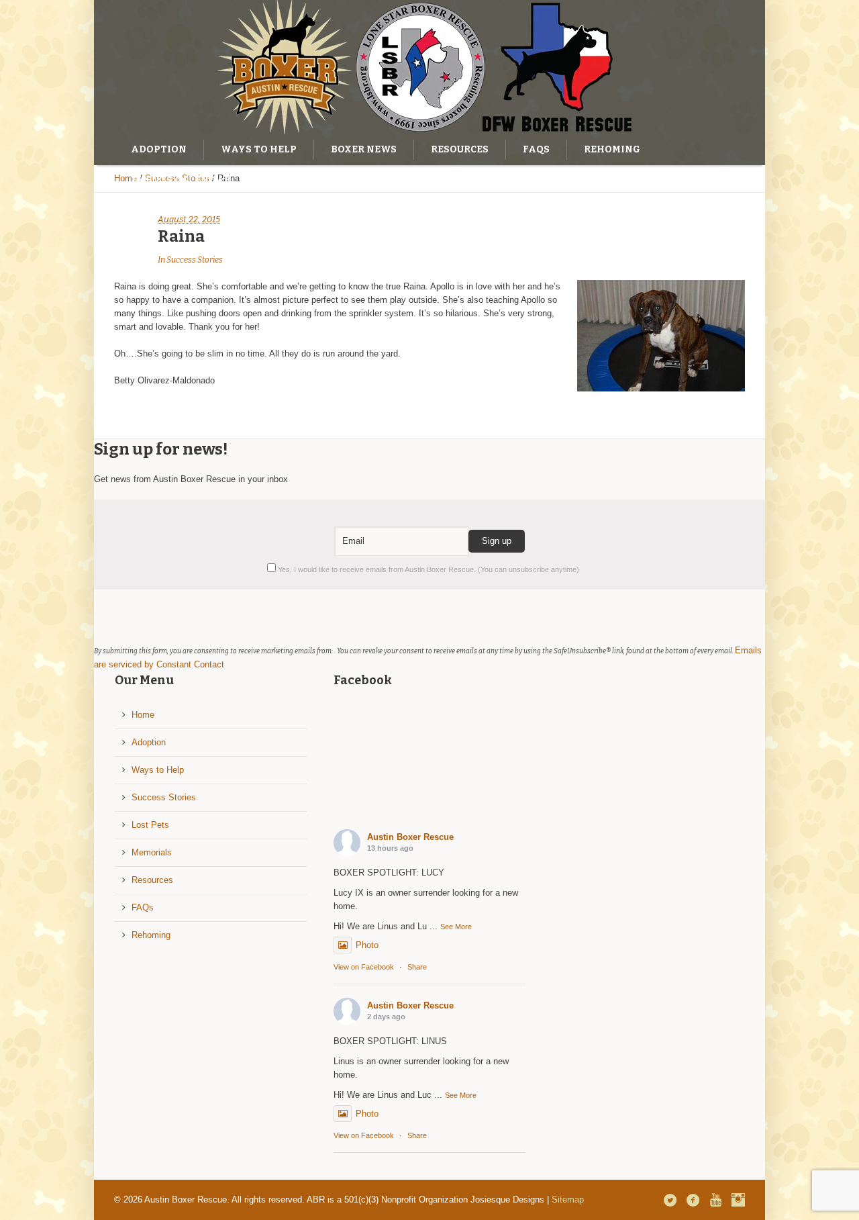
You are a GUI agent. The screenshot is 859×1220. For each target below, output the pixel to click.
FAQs (143, 907)
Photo (367, 945)
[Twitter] (669, 1200)
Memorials (152, 852)
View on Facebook (364, 967)
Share (417, 967)
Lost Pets (150, 825)
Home (143, 715)
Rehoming (151, 935)
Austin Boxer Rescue (410, 837)
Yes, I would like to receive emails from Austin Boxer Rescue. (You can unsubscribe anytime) (427, 569)
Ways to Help (158, 770)
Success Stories (194, 260)
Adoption (149, 742)
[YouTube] (715, 1200)
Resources (152, 880)
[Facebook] (692, 1200)
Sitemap (568, 1199)
